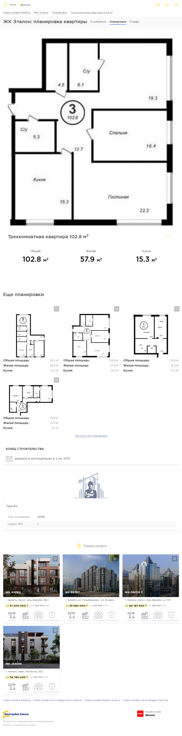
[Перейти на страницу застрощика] (91, 498)
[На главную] (25, 5)
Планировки (59, 13)
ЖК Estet (72, 592)
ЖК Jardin (14, 664)
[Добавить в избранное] (168, 237)
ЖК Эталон (41, 13)
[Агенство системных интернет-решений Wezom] (149, 714)
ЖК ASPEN (13, 592)
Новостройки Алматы (16, 13)
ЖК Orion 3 (134, 592)
